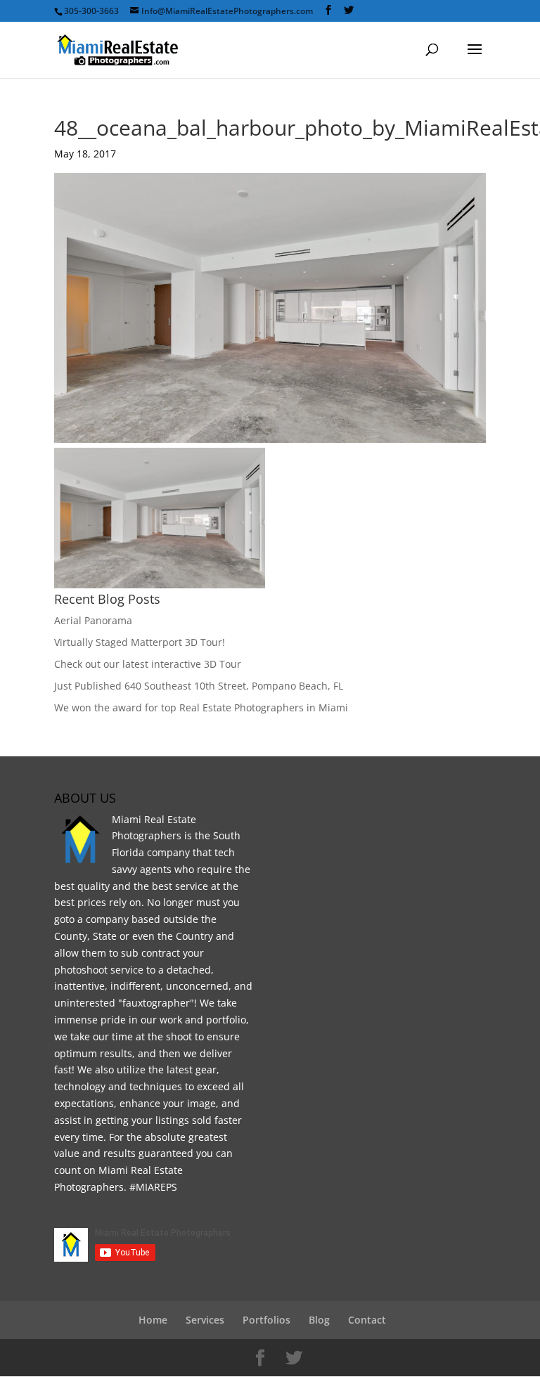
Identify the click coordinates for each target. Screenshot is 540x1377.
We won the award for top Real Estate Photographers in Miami (201, 707)
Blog (319, 1319)
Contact (367, 1319)
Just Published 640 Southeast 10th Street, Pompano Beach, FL (198, 685)
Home (153, 1319)
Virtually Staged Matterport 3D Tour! (139, 642)
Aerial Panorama (93, 620)
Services (205, 1319)
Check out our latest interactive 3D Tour (147, 664)
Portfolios (266, 1319)
